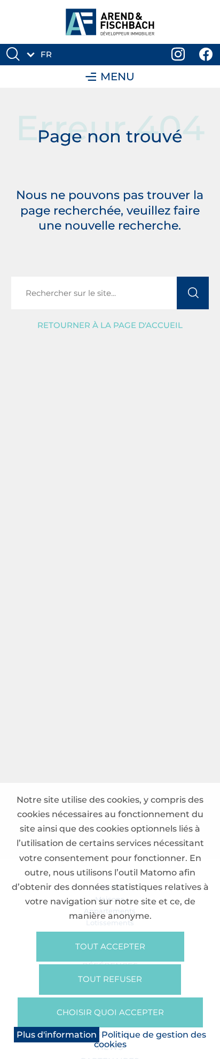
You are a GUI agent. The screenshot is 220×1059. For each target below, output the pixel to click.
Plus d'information (57, 1035)
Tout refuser (110, 979)
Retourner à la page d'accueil (110, 325)
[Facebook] (206, 55)
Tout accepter (110, 946)
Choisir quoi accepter (110, 1012)
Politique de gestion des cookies (150, 1039)
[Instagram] (178, 55)
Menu (117, 76)
